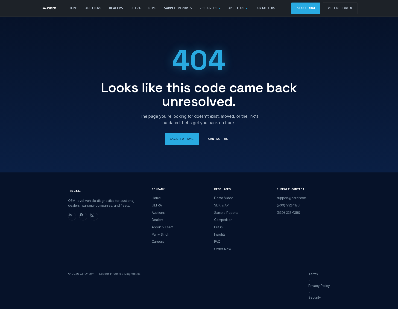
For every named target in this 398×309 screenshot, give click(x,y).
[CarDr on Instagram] (94, 216)
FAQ (217, 241)
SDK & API (221, 205)
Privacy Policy (319, 286)
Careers (158, 241)
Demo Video (223, 198)
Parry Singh (160, 234)
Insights (219, 234)
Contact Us (265, 8)
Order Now (306, 8)
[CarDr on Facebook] (83, 216)
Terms (313, 274)
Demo (152, 8)
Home (74, 8)
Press (218, 227)
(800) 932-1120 (288, 205)
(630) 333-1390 (288, 213)
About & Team (162, 227)
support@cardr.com (292, 198)
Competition (223, 220)
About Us (236, 8)
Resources (208, 8)
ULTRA (135, 8)
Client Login (340, 8)
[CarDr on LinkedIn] (72, 216)
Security (314, 297)
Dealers (116, 8)
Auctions (93, 8)
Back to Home (182, 139)
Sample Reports (178, 8)
